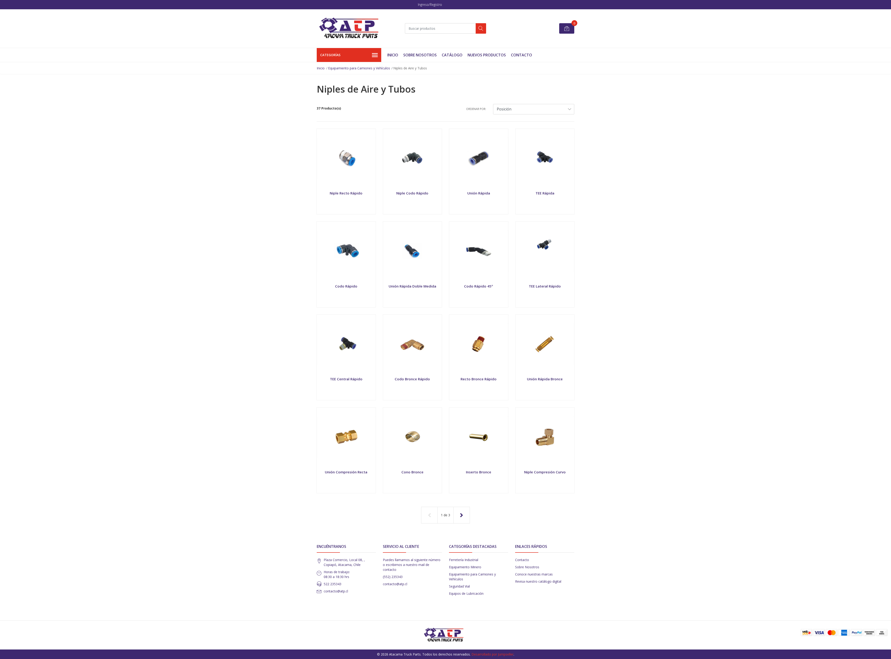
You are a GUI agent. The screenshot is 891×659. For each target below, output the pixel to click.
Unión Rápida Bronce (545, 379)
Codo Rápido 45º (478, 286)
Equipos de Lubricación (466, 593)
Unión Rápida (478, 193)
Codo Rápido (346, 286)
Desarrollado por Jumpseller (492, 654)
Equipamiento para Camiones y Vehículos (359, 68)
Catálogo (452, 55)
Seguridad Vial (459, 586)
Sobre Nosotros (420, 55)
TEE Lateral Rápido (545, 286)
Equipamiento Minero (465, 567)
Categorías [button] (330, 55)
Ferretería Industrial (463, 560)
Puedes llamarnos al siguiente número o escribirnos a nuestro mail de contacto (411, 565)
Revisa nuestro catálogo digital (538, 581)
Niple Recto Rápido (346, 193)
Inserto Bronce (478, 472)
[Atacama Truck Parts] (351, 28)
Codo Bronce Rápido (412, 379)
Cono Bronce (412, 472)
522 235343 (332, 584)
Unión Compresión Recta (346, 472)
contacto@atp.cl (336, 591)
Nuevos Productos (487, 55)
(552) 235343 (393, 577)
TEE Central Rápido (346, 379)
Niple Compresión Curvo (545, 472)
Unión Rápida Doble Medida (412, 286)
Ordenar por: (476, 109)
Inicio (392, 55)
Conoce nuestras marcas (534, 574)
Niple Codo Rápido (412, 193)
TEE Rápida (545, 193)
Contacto (521, 55)
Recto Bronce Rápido (479, 379)
